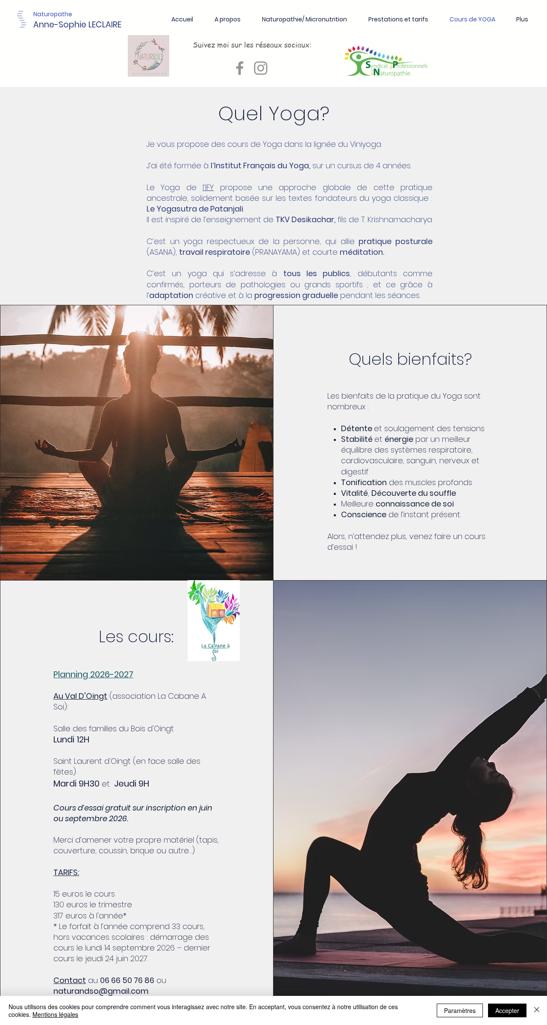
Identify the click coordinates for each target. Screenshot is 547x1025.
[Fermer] (537, 1010)
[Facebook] (240, 68)
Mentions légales (55, 1014)
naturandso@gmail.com (101, 991)
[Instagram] (261, 68)
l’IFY (208, 187)
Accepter (507, 1010)
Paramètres (460, 1010)
